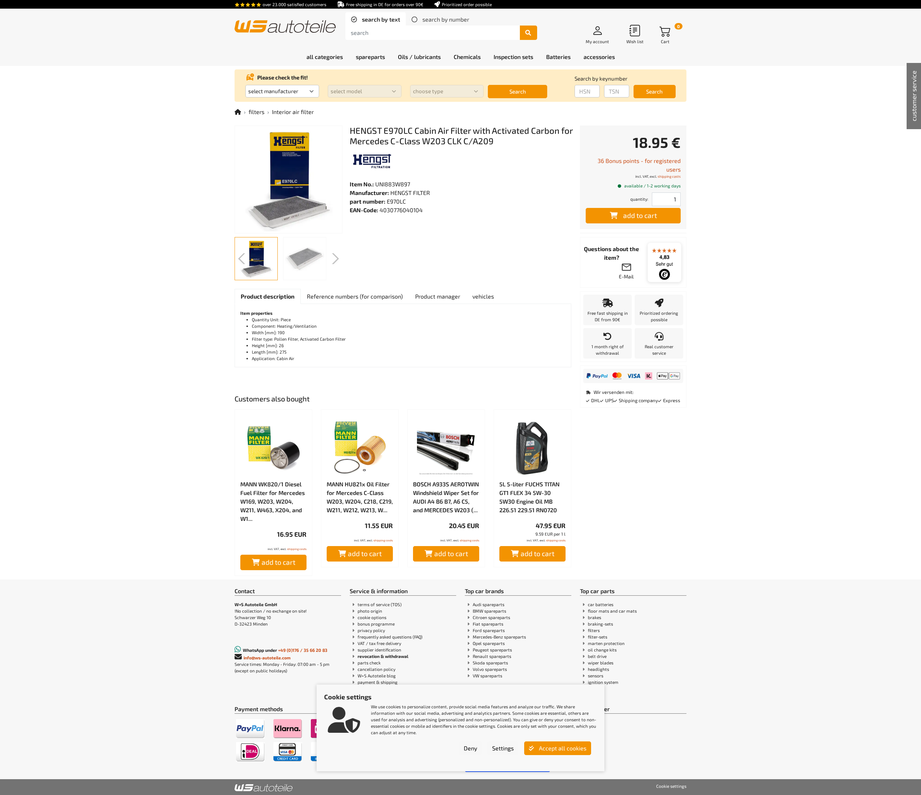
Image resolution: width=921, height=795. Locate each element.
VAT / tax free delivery (379, 643)
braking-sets (600, 623)
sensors (595, 675)
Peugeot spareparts (492, 649)
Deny (470, 748)
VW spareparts (487, 675)
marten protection (606, 643)
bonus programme (376, 623)
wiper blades (600, 662)
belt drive (597, 656)
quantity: (639, 198)
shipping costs (297, 549)
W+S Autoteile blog (377, 675)
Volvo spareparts (490, 669)
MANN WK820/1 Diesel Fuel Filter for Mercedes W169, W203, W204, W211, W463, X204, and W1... (272, 501)
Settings (503, 748)
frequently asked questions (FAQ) (390, 636)
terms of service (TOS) (379, 604)
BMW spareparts (489, 610)
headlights (598, 669)
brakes (594, 617)
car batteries (600, 604)
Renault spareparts (492, 656)
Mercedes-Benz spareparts (499, 636)
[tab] (375, 19)
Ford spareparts (489, 630)
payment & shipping (378, 682)
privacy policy (371, 630)
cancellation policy (376, 669)
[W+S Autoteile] (285, 27)
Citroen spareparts (491, 617)
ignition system (603, 682)
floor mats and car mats (612, 610)
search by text (380, 19)
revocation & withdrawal (383, 656)
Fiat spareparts (488, 623)
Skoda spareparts (490, 662)
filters (256, 111)
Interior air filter (293, 111)
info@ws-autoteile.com (267, 657)
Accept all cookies (561, 748)
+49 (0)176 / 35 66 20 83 (302, 650)
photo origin (370, 610)
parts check (369, 662)
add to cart (278, 562)
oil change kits (602, 649)
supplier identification (379, 649)
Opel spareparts (489, 643)
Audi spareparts (488, 604)
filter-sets (597, 636)
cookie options (372, 617)
